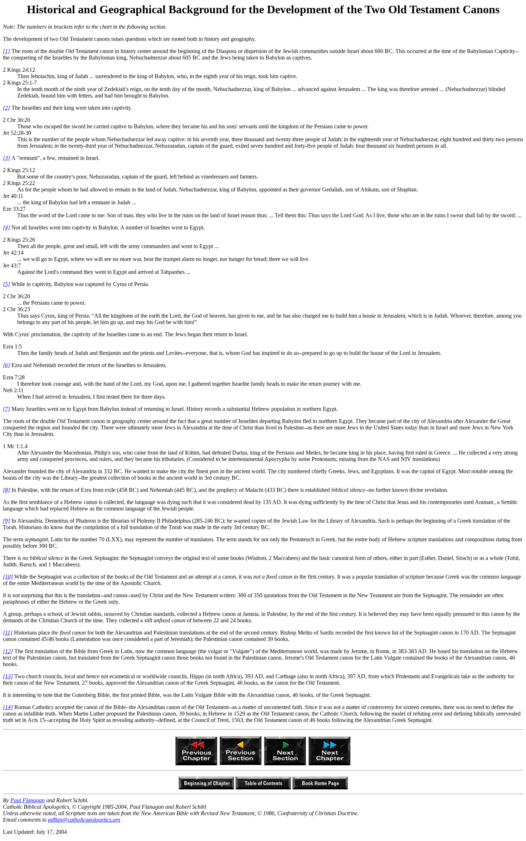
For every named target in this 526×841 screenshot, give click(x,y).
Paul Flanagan (27, 800)
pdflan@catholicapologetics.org (84, 820)
